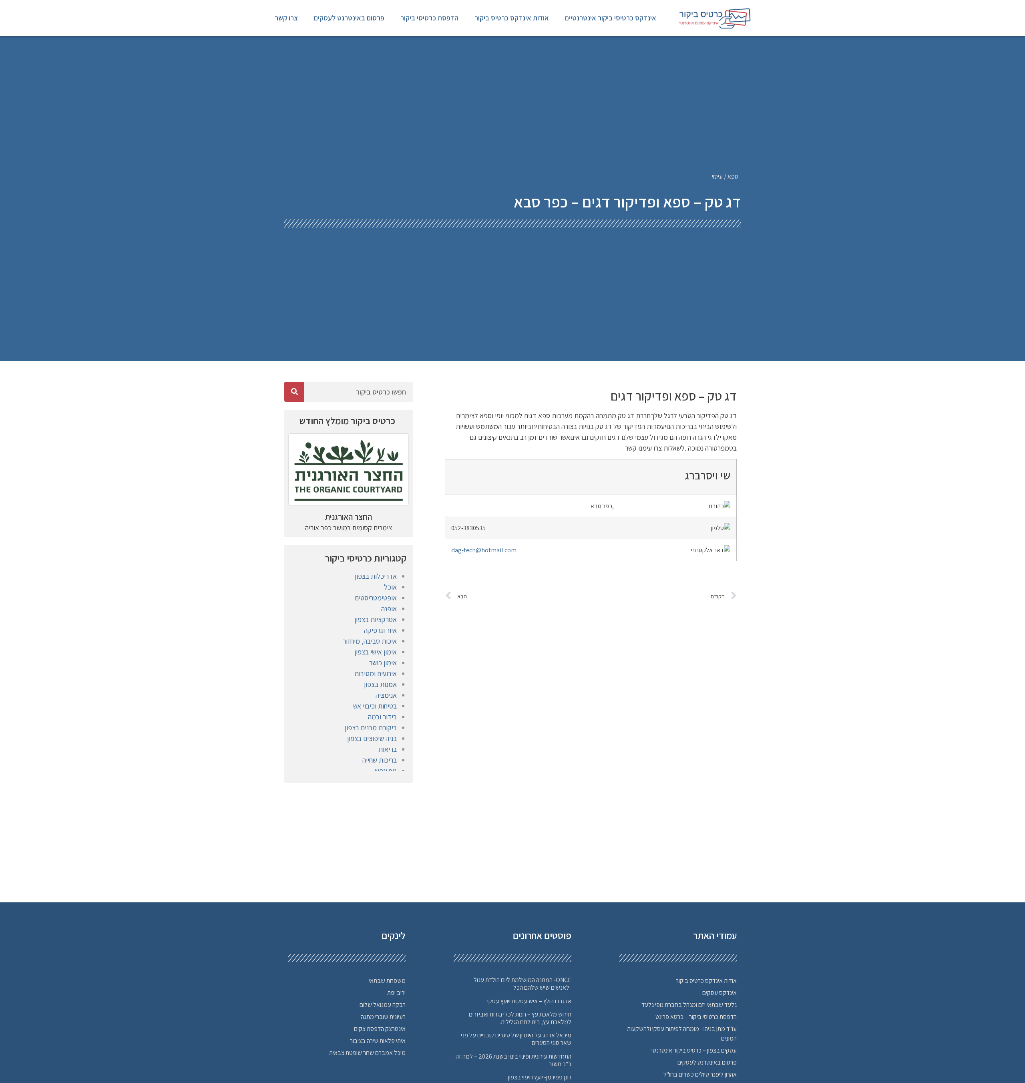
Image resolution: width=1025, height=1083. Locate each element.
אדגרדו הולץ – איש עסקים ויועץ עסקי (529, 1001)
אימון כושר (383, 662)
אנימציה (386, 695)
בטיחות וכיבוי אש (375, 706)
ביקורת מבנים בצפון (371, 727)
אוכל (390, 587)
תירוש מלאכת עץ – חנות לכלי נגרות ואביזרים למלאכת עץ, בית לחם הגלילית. (520, 1018)
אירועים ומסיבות (375, 673)
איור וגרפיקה (380, 630)
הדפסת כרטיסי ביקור (429, 17)
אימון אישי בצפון (375, 651)
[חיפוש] (294, 392)
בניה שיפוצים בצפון (372, 738)
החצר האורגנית (348, 516)
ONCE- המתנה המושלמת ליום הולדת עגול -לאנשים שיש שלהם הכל (522, 984)
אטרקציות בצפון (375, 619)
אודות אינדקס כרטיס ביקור (511, 17)
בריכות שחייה (379, 760)
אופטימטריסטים (376, 597)
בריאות (387, 749)
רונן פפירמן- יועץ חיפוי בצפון (539, 1077)
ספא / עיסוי (725, 176)
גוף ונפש (386, 770)
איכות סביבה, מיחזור (370, 641)
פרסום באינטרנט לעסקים (349, 17)
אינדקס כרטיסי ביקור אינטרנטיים (610, 17)
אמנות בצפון (380, 684)
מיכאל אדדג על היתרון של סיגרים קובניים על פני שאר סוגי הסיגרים (516, 1039)
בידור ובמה (382, 716)
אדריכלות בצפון (376, 576)
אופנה (389, 608)
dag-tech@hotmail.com (484, 550)
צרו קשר (286, 17)
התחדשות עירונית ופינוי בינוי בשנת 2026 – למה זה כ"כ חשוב (513, 1060)
